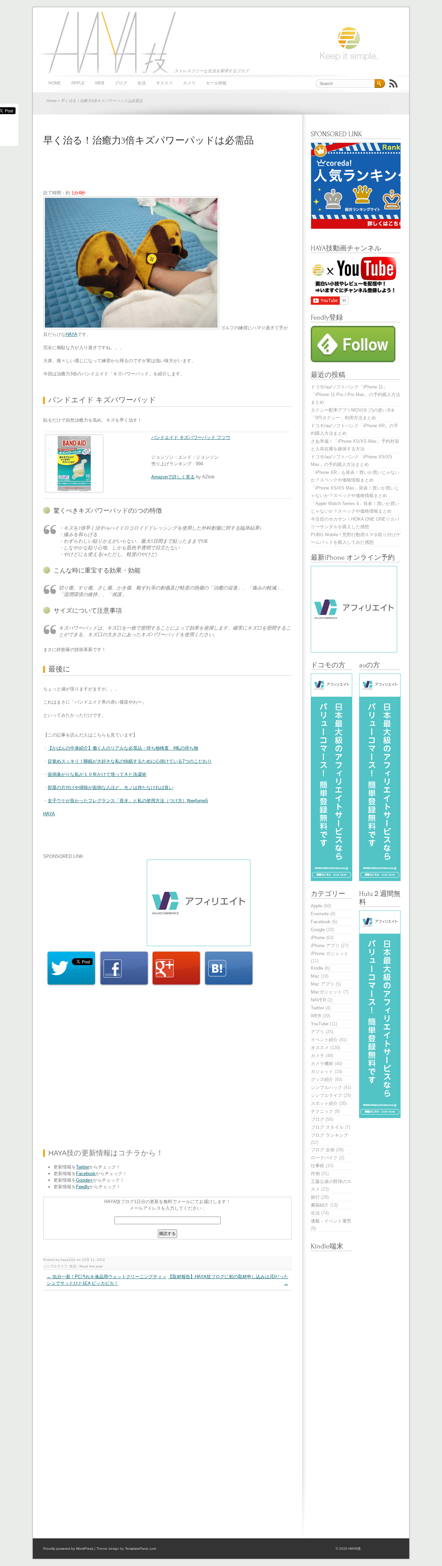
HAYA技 (105, 42)
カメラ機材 (322, 1063)
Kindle (317, 968)
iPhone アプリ (325, 945)
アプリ (317, 1031)
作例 (315, 1173)
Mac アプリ (322, 984)
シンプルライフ (55, 1266)
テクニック (322, 1111)
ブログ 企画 (323, 1149)
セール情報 (216, 83)
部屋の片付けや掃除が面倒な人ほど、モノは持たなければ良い (110, 787)
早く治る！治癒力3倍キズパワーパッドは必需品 (148, 140)
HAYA (71, 334)
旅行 (315, 1197)
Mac (315, 976)
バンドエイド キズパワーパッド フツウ (190, 437)
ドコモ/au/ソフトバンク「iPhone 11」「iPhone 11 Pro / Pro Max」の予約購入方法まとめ (355, 394)
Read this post (91, 1266)
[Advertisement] (169, 172)
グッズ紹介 (322, 1079)
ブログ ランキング (329, 1135)
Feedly (82, 1186)
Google (318, 929)
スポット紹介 (324, 1103)
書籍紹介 (320, 1205)
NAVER (318, 999)
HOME (54, 83)
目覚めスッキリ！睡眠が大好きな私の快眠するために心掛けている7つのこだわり (130, 761)
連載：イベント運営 (331, 1221)
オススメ (164, 83)
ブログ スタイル (327, 1127)
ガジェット (322, 1071)
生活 (141, 83)
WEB (99, 83)
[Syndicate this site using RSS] (393, 83)
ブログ (121, 83)
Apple (78, 83)
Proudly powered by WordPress (68, 1548)
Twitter (82, 1167)
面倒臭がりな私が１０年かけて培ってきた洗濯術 (97, 774)
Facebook (86, 1173)
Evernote (320, 913)
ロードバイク (324, 1157)
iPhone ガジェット (329, 953)
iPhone (318, 937)
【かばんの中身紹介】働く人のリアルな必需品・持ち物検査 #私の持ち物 (123, 748)
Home (52, 101)
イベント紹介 (324, 1039)
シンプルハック (326, 1087)
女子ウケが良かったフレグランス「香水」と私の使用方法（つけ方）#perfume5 (128, 800)
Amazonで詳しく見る (173, 476)
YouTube (319, 1023)
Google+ (84, 1180)
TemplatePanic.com (140, 1548)
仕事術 (317, 1165)
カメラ (189, 83)
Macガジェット (326, 992)
